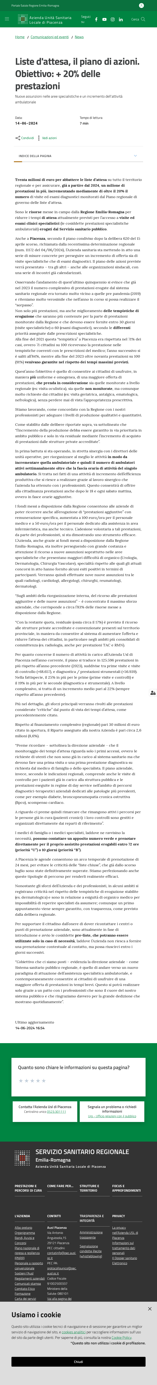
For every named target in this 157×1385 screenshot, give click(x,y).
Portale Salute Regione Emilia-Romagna (35, 5)
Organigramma (25, 1232)
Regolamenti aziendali (30, 1278)
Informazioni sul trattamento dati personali (123, 1248)
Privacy (118, 1216)
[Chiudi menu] (142, 8)
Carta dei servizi (25, 1298)
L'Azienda (22, 1216)
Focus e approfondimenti (126, 1188)
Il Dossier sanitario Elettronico (124, 1261)
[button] (143, 19)
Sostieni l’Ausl (24, 1273)
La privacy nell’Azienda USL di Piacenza (125, 1232)
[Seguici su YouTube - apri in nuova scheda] (103, 19)
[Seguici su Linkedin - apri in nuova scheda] (119, 19)
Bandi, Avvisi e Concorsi (24, 1240)
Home (20, 37)
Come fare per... (60, 1186)
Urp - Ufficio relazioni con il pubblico (112, 1116)
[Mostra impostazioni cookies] (153, 692)
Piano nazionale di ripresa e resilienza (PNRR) (27, 1253)
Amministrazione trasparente (91, 1235)
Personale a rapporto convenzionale (29, 1266)
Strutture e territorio (89, 1188)
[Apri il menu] (6, 18)
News (79, 37)
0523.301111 (56, 1111)
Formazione (22, 1293)
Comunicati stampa (28, 1283)
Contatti (54, 1216)
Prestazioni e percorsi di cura (28, 1188)
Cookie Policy (121, 1337)
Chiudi (78, 1361)
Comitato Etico (25, 1288)
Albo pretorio (23, 1227)
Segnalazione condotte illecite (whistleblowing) (91, 1251)
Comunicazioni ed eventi (50, 37)
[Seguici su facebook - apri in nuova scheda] (95, 19)
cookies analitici (74, 1332)
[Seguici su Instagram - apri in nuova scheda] (111, 19)
